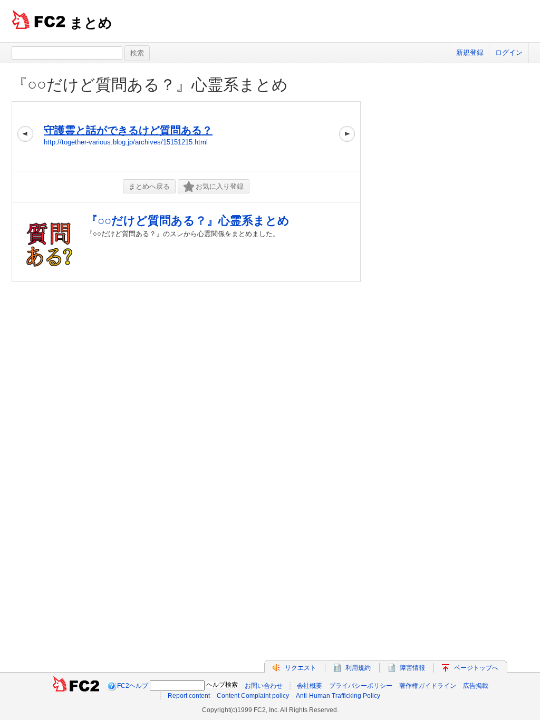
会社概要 (309, 685)
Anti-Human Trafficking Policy (338, 695)
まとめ (91, 23)
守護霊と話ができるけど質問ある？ (128, 130)
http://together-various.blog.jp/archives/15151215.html (126, 142)
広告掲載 (475, 685)
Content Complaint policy (253, 695)
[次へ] (347, 136)
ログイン (509, 52)
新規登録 (470, 52)
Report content (189, 695)
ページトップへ (476, 668)
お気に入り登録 (220, 186)
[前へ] (25, 136)
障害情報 (412, 668)
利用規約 (358, 668)
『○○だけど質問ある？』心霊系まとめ (150, 84)
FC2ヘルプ (132, 685)
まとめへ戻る (149, 186)
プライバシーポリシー (360, 685)
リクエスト (300, 668)
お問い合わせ (264, 685)
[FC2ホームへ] (76, 685)
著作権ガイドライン (427, 685)
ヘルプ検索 (222, 685)
